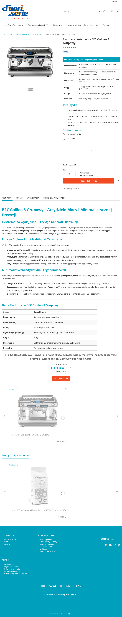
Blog (6, 542)
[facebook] (102, 545)
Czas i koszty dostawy (48, 542)
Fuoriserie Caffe (7, 34)
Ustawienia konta (46, 546)
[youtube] (110, 545)
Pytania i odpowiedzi (12, 571)
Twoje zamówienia (47, 544)
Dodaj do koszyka (89, 181)
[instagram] (106, 545)
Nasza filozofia (10, 539)
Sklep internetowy (58, 614)
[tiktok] (114, 545)
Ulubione (43, 549)
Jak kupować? (9, 564)
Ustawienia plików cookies (14, 574)
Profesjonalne (38, 34)
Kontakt (7, 544)
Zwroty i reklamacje (47, 551)
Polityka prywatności (12, 569)
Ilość (64, 170)
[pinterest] (119, 545)
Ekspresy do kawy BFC (22, 34)
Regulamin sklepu (11, 566)
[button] (104, 11)
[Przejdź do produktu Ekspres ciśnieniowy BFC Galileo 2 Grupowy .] (38, 410)
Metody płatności (46, 539)
